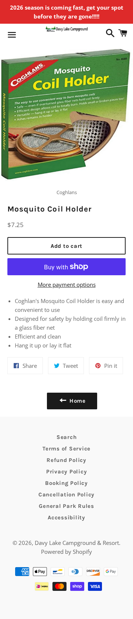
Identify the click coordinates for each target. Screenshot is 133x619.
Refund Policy (66, 460)
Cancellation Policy (66, 494)
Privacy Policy (66, 471)
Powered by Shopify (66, 551)
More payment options (67, 284)
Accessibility (66, 517)
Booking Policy (66, 483)
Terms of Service (66, 448)
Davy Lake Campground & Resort (77, 542)
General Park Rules (66, 506)
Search (67, 437)
